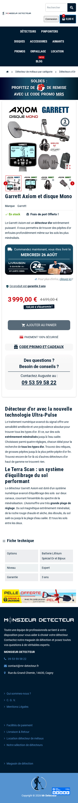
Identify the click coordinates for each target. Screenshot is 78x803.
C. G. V (11, 700)
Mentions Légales (17, 707)
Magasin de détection (20, 763)
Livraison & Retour (18, 732)
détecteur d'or (43, 223)
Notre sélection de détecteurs (25, 745)
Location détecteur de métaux (25, 738)
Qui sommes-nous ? (19, 693)
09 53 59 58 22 (39, 383)
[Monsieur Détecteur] (17, 13)
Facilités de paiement (20, 725)
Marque (10, 206)
